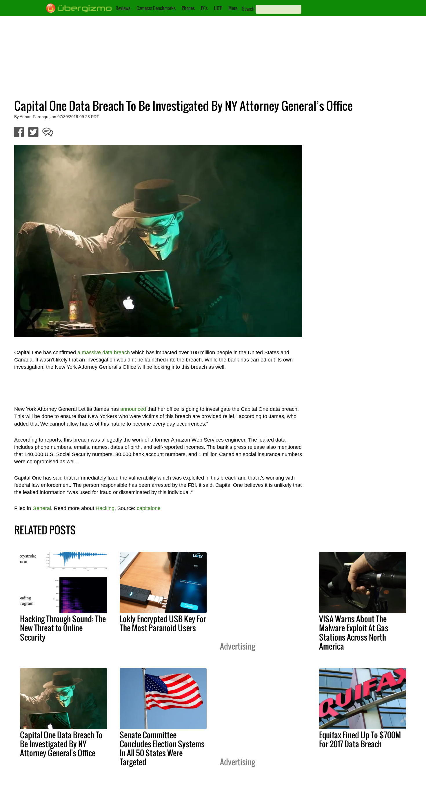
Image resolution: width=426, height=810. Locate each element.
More (232, 8)
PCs (204, 8)
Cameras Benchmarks (156, 8)
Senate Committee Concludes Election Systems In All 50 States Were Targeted (162, 748)
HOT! (218, 8)
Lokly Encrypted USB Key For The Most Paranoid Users (163, 623)
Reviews (123, 8)
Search (248, 8)
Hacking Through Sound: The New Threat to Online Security (63, 628)
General (41, 508)
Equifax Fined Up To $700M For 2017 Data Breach (360, 739)
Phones (188, 8)
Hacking (105, 508)
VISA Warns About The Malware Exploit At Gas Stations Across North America (353, 632)
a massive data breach (103, 352)
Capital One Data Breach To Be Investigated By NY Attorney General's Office (61, 744)
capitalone (149, 508)
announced (133, 409)
